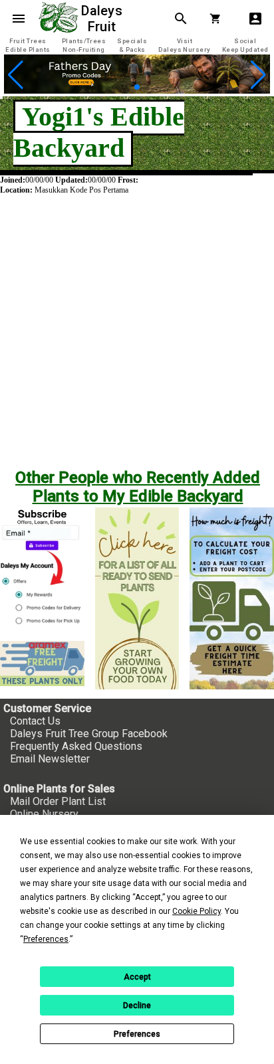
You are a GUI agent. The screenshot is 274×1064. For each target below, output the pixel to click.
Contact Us (35, 721)
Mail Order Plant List (58, 801)
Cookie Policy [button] (196, 911)
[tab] (28, 45)
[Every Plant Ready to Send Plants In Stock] (137, 598)
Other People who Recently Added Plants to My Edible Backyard (137, 486)
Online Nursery (44, 814)
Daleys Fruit (103, 19)
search (181, 19)
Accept (137, 977)
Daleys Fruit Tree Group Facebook (89, 733)
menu (19, 19)
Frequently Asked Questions (76, 746)
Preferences (137, 1034)
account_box (255, 19)
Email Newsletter (50, 759)
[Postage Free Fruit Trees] (42, 663)
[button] (126, 86)
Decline (137, 1005)
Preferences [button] (45, 939)
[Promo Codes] (137, 90)
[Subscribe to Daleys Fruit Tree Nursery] (42, 568)
